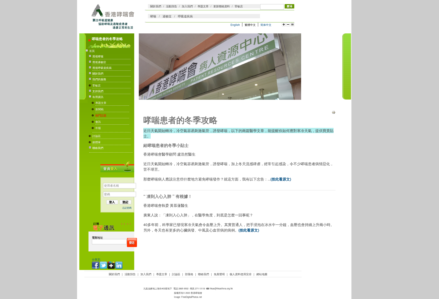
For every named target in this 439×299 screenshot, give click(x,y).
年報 (98, 128)
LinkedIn (119, 265)
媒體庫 (96, 142)
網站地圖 (261, 274)
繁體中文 (250, 25)
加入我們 (187, 6)
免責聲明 (219, 274)
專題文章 (203, 6)
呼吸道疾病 (185, 16)
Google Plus (111, 265)
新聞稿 (99, 109)
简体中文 (265, 25)
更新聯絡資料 (221, 6)
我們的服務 (99, 79)
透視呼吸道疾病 (102, 68)
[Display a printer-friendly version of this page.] (333, 112)
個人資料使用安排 (241, 274)
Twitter (103, 265)
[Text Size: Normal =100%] (292, 24)
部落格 (189, 274)
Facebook (96, 265)
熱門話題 (100, 115)
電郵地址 (97, 237)
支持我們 (97, 91)
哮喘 (153, 16)
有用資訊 (97, 97)
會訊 (98, 122)
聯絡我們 (97, 148)
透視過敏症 (99, 62)
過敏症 (167, 16)
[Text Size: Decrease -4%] (288, 24)
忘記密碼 (126, 207)
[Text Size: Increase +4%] (284, 24)
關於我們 (155, 6)
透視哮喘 (97, 56)
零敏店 (239, 6)
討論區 (96, 136)
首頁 (92, 51)
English (235, 25)
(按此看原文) (280, 179)
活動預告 (171, 6)
